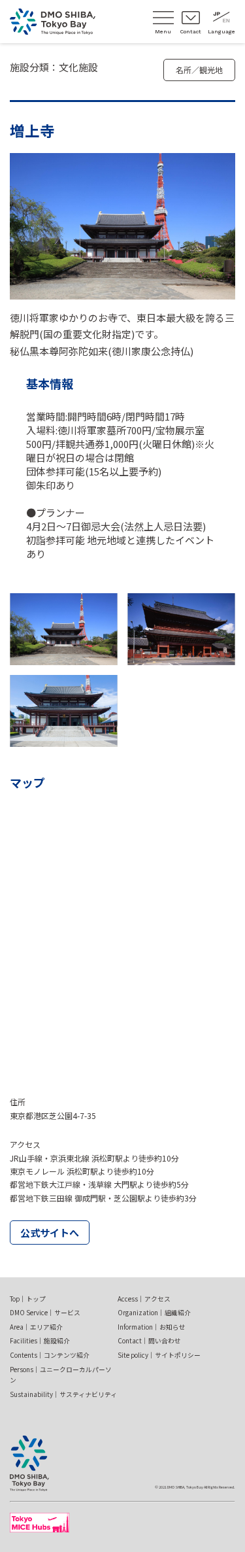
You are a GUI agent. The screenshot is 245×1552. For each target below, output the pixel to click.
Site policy (159, 1355)
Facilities (40, 1340)
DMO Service (45, 1312)
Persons (61, 1375)
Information (152, 1327)
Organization (154, 1312)
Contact (149, 1340)
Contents (50, 1355)
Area (36, 1327)
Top (28, 1298)
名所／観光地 (199, 69)
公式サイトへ (49, 1232)
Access (144, 1298)
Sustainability (63, 1394)
